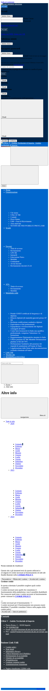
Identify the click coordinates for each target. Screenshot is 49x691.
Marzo (17, 449)
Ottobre (18, 464)
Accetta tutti (37, 579)
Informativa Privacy (13, 651)
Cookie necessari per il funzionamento (15, 603)
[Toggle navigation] (20, 175)
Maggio (18, 453)
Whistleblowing (12, 660)
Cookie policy (11, 647)
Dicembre (19, 468)
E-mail (25, 56)
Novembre (19, 466)
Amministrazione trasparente (16, 664)
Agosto (18, 459)
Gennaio (19, 444)
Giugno (18, 455)
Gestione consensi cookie (15, 662)
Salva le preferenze (19, 612)
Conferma (12, 141)
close (4, 186)
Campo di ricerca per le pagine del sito (15, 361)
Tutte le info (10, 421)
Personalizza (6, 579)
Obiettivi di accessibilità (15, 658)
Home (8, 385)
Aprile (17, 451)
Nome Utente (28, 19)
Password (27, 21)
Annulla (4, 141)
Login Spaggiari (19, 65)
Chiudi (4, 80)
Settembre (19, 461)
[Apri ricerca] (29, 155)
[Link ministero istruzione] (11, 4)
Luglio (17, 457)
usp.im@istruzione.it (28, 629)
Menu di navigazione (32, 416)
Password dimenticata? (9, 25)
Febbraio (18, 446)
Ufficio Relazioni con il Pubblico (18, 654)
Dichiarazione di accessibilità (16, 656)
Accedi (4, 6)
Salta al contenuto (7, 2)
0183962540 (14, 627)
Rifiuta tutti (20, 579)
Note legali (10, 649)
